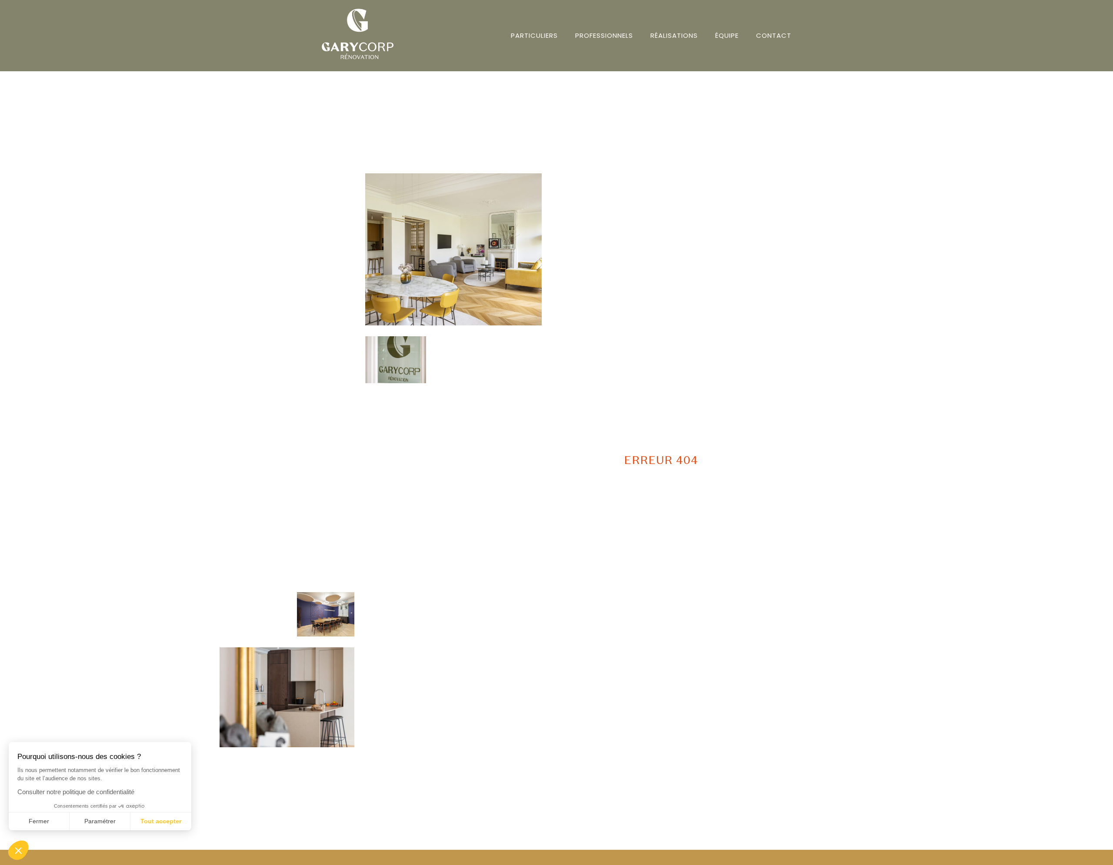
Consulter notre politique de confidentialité (75, 791)
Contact (773, 35)
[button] (18, 850)
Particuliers (534, 35)
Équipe (727, 35)
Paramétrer (100, 821)
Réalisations (674, 35)
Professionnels (604, 35)
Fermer (39, 821)
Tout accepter (160, 821)
